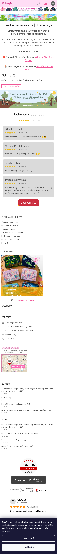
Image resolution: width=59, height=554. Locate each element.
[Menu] (53, 3)
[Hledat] (38, 3)
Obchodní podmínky (9, 222)
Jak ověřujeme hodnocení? (12, 232)
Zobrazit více (28, 202)
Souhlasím (28, 547)
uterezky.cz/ (10, 334)
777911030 (9, 338)
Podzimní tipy (6, 398)
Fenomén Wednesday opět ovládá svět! (17, 446)
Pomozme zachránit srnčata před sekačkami (19, 433)
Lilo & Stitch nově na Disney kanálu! (15, 404)
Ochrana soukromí (8, 229)
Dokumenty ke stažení (10, 239)
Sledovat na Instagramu (24, 300)
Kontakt (4, 243)
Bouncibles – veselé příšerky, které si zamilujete (21, 440)
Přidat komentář (11, 86)
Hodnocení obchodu (28, 114)
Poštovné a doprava (9, 225)
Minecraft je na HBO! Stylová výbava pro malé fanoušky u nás (26, 410)
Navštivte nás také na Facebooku (19, 330)
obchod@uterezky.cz (14, 322)
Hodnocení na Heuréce (10, 236)
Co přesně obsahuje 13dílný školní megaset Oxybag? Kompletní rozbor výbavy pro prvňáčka (27, 390)
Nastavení (28, 538)
